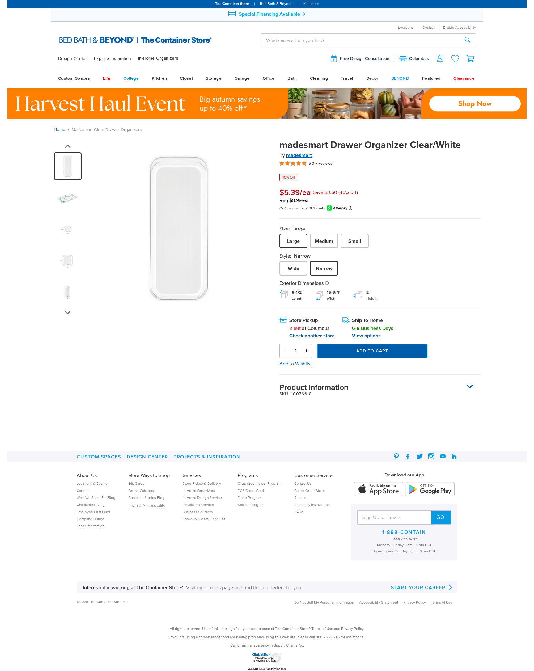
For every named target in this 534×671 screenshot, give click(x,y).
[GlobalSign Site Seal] (267, 662)
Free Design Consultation (364, 58)
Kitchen (159, 78)
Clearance (463, 78)
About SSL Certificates (267, 669)
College (131, 78)
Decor (372, 78)
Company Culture (90, 519)
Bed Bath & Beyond (276, 4)
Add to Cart (372, 350)
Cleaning (319, 78)
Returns (300, 498)
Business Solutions (198, 512)
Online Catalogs (141, 490)
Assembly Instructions (311, 505)
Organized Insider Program (259, 483)
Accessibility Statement (378, 602)
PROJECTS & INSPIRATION (206, 456)
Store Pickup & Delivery (202, 483)
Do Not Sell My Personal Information (324, 602)
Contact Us (303, 483)
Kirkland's (311, 4)
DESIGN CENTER (147, 456)
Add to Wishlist (295, 363)
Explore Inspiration (112, 58)
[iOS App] (378, 489)
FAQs (298, 512)
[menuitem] (76, 58)
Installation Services (199, 505)
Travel (347, 78)
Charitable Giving (90, 505)
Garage (242, 78)
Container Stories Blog (146, 498)
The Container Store (232, 4)
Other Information (90, 526)
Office (269, 78)
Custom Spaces (74, 78)
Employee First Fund (93, 512)
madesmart (299, 155)
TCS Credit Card (251, 490)
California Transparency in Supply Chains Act (267, 645)
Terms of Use (441, 602)
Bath (292, 78)
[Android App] (430, 489)
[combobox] (360, 40)
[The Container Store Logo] (121, 40)
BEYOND (400, 78)
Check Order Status (309, 490)
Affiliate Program (251, 505)
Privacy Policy (414, 602)
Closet (186, 78)
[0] (471, 58)
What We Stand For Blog (96, 498)
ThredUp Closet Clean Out (204, 519)
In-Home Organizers (158, 58)
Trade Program (249, 498)
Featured (431, 78)
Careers (83, 490)
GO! (441, 517)
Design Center (72, 58)
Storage (214, 78)
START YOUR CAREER (418, 587)
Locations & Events (92, 483)
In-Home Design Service (202, 498)
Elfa (106, 78)
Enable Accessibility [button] (459, 27)
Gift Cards (136, 483)
